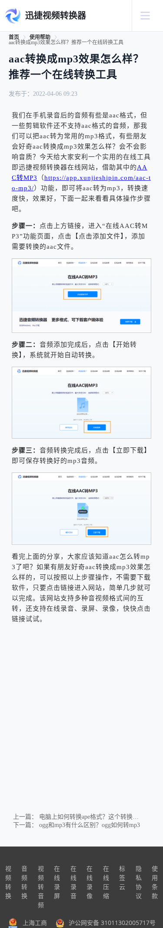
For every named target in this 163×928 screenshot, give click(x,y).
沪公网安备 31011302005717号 (112, 922)
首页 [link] (14, 37)
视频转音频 (41, 886)
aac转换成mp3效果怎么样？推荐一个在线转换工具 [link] (66, 42)
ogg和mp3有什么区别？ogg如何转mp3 (89, 825)
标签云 (122, 877)
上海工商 (35, 922)
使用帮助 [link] (40, 37)
